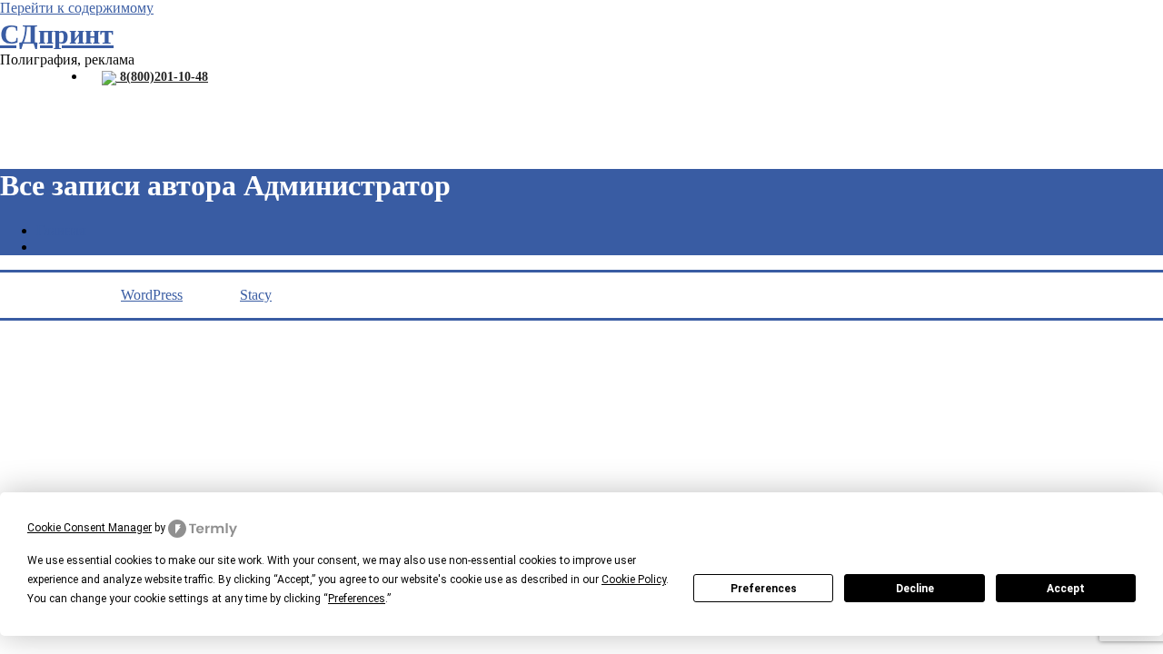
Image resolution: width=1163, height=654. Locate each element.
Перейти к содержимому (77, 7)
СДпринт (57, 34)
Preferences (764, 588)
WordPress (152, 294)
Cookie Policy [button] (633, 579)
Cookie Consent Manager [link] (89, 527)
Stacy (256, 294)
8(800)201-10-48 (162, 77)
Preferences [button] (356, 598)
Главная (60, 230)
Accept (1066, 588)
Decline (915, 588)
